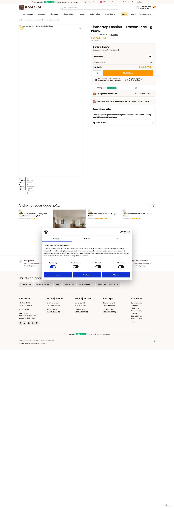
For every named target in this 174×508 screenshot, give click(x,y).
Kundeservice (144, 14)
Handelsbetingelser (38, 343)
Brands (133, 14)
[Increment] (100, 73)
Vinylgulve (54, 14)
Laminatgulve (28, 14)
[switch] (76, 266)
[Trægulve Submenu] (46, 14)
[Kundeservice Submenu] (150, 14)
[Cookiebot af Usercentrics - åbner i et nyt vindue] (121, 232)
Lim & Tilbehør (110, 14)
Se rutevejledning (53, 312)
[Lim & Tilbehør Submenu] (116, 14)
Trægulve (41, 14)
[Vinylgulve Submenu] (59, 14)
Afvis (58, 275)
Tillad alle (116, 275)
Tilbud (133, 321)
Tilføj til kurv (128, 73)
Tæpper (82, 14)
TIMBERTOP (114, 35)
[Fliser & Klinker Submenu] (74, 14)
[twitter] (33, 323)
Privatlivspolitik (24, 343)
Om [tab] (117, 239)
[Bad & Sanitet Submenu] (101, 14)
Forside (21, 20)
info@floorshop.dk (25, 305)
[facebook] (20, 323)
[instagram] (24, 323)
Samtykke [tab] (56, 239)
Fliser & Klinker (68, 14)
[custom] (37, 323)
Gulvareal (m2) (99, 57)
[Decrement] (95, 73)
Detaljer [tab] (87, 239)
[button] (80, 28)
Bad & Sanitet (95, 14)
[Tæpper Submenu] (85, 14)
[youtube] (28, 323)
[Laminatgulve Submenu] (34, 14)
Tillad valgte (87, 275)
